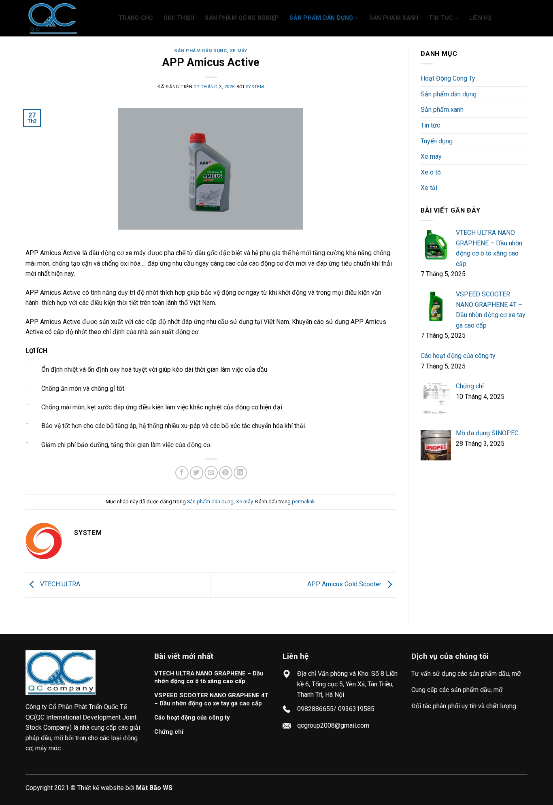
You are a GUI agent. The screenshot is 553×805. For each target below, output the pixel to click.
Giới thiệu (179, 18)
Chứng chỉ (168, 731)
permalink (303, 501)
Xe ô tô (431, 172)
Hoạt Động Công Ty (448, 78)
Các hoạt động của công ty (192, 717)
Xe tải (429, 188)
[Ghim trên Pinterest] (225, 472)
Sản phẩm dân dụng (321, 18)
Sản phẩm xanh (394, 18)
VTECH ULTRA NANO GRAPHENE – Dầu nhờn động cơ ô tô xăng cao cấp (209, 677)
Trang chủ (136, 18)
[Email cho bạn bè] (211, 472)
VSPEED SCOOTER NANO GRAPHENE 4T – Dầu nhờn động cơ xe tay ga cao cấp (211, 699)
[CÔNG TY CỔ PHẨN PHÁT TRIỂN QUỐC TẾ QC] (66, 18)
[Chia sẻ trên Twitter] (196, 472)
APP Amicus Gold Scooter (345, 584)
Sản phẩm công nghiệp (242, 18)
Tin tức (441, 18)
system (255, 86)
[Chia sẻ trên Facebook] (182, 472)
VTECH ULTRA (59, 584)
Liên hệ (480, 18)
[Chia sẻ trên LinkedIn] (240, 472)
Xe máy (238, 50)
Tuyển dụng (437, 141)
